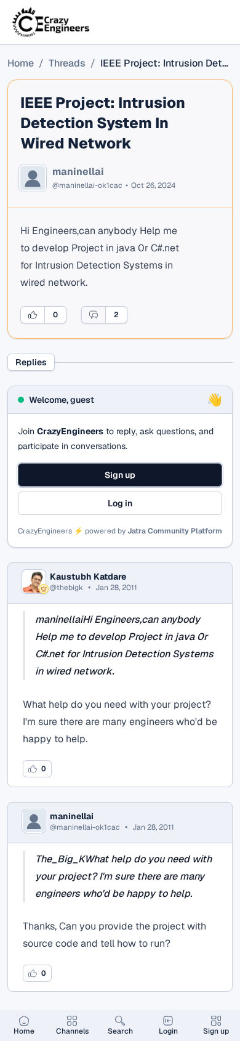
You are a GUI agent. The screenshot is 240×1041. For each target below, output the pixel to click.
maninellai (78, 172)
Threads (67, 63)
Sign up (120, 474)
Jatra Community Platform (174, 531)
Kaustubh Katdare (88, 576)
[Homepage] (51, 22)
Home (20, 63)
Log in (120, 503)
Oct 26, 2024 (153, 185)
